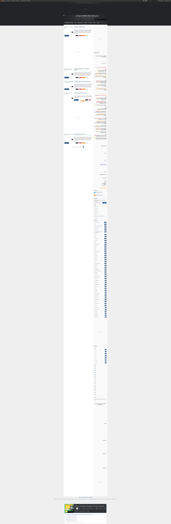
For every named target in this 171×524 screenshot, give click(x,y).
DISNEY (94, 22)
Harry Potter (96, 278)
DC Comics (95, 240)
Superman (95, 255)
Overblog (91, 497)
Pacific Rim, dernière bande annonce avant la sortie (82, 81)
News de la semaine (97, 276)
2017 (95, 379)
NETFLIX (98, 22)
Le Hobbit (95, 301)
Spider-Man (95, 257)
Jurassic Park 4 (96, 303)
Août (95, 349)
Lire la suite (67, 35)
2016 (95, 381)
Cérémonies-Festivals (97, 263)
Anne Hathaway (96, 307)
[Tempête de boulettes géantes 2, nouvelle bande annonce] (68, 70)
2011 (95, 390)
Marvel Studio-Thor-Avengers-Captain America (98, 232)
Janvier (96, 362)
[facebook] (143, 0)
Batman (95, 253)
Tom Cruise (95, 274)
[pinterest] (146, 0)
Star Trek (95, 305)
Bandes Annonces (96, 222)
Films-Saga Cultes (96, 299)
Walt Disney (96, 238)
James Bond (96, 297)
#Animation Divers (86, 71)
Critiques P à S (96, 212)
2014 (95, 385)
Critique (105, 153)
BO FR (95, 236)
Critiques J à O (96, 210)
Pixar (95, 261)
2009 (95, 394)
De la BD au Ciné (96, 280)
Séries (95, 242)
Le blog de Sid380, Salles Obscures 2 (87, 16)
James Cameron (96, 284)
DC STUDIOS (85, 22)
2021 (95, 372)
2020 (95, 374)
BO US (95, 234)
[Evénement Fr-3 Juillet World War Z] (68, 27)
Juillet (95, 351)
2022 (95, 370)
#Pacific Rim (86, 82)
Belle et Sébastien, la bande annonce (80, 134)
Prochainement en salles (69, 22)
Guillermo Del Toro (96, 309)
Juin (95, 353)
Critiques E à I (96, 208)
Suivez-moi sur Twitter (99, 192)
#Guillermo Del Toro (90, 82)
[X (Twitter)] (144, 0)
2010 (95, 392)
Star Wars (95, 259)
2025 (95, 365)
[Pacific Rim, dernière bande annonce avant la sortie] (68, 82)
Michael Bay (96, 282)
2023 (95, 368)
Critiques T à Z (96, 214)
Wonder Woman (96, 295)
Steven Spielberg (96, 251)
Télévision (95, 286)
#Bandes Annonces (90, 71)
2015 (95, 383)
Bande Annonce (104, 63)
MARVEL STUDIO (80, 22)
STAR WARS (90, 22)
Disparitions (95, 272)
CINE (75, 22)
